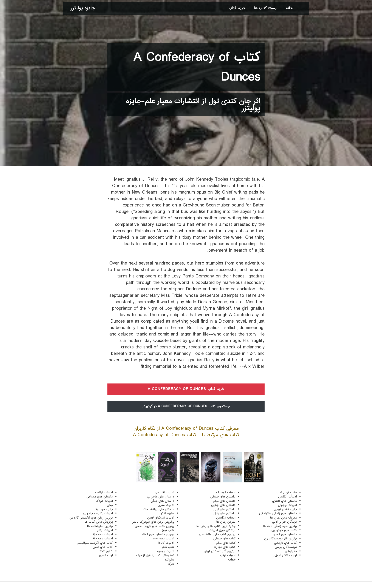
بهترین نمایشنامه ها (100, 526)
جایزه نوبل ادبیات (285, 492)
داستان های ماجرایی (160, 496)
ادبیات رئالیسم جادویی (98, 513)
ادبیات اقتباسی (164, 492)
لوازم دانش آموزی (285, 555)
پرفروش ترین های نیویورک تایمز (153, 521)
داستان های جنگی (162, 501)
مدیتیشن (291, 551)
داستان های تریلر (224, 509)
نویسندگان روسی (286, 547)
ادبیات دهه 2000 (163, 538)
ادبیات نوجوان (287, 505)
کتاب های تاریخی (285, 542)
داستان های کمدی (285, 534)
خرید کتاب (237, 8)
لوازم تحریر (106, 555)
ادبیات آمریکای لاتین (160, 517)
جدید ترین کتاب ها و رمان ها (216, 526)
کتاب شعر (168, 547)
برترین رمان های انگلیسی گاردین (91, 517)
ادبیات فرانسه (104, 492)
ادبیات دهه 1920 (102, 538)
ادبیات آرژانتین (226, 517)
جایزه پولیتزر (83, 8)
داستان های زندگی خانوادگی (278, 513)
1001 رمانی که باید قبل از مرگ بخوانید (155, 557)
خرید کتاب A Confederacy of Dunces (186, 389)
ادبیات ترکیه (228, 555)
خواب (232, 559)
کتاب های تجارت (225, 547)
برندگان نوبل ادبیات (222, 530)
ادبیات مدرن (166, 505)
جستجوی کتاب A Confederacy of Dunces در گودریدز (186, 406)
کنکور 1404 (106, 551)
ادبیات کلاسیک (226, 492)
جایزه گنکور (167, 513)
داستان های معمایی (100, 496)
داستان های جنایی (223, 505)
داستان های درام (224, 501)
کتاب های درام (226, 542)
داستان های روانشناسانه (158, 509)
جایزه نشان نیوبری (285, 509)
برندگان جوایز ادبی (284, 521)
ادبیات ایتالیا (104, 530)
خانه (289, 8)
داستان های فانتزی (284, 501)
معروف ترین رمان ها (283, 517)
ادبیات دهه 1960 (102, 534)
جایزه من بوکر (104, 509)
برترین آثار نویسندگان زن (280, 538)
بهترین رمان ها (226, 521)
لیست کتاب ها (265, 8)
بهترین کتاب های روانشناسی (217, 534)
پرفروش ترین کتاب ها (99, 521)
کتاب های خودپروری (283, 530)
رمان (110, 505)
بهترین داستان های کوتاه (158, 534)
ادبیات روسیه (165, 551)
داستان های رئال (225, 513)
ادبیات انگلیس (287, 496)
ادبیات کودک (104, 501)
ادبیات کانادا (166, 542)
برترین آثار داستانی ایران (219, 551)
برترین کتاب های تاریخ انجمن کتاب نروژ (154, 528)
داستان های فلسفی (223, 496)
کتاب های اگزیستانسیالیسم (95, 542)
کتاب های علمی (103, 547)
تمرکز (171, 563)
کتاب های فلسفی (224, 538)
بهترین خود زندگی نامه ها (280, 526)
